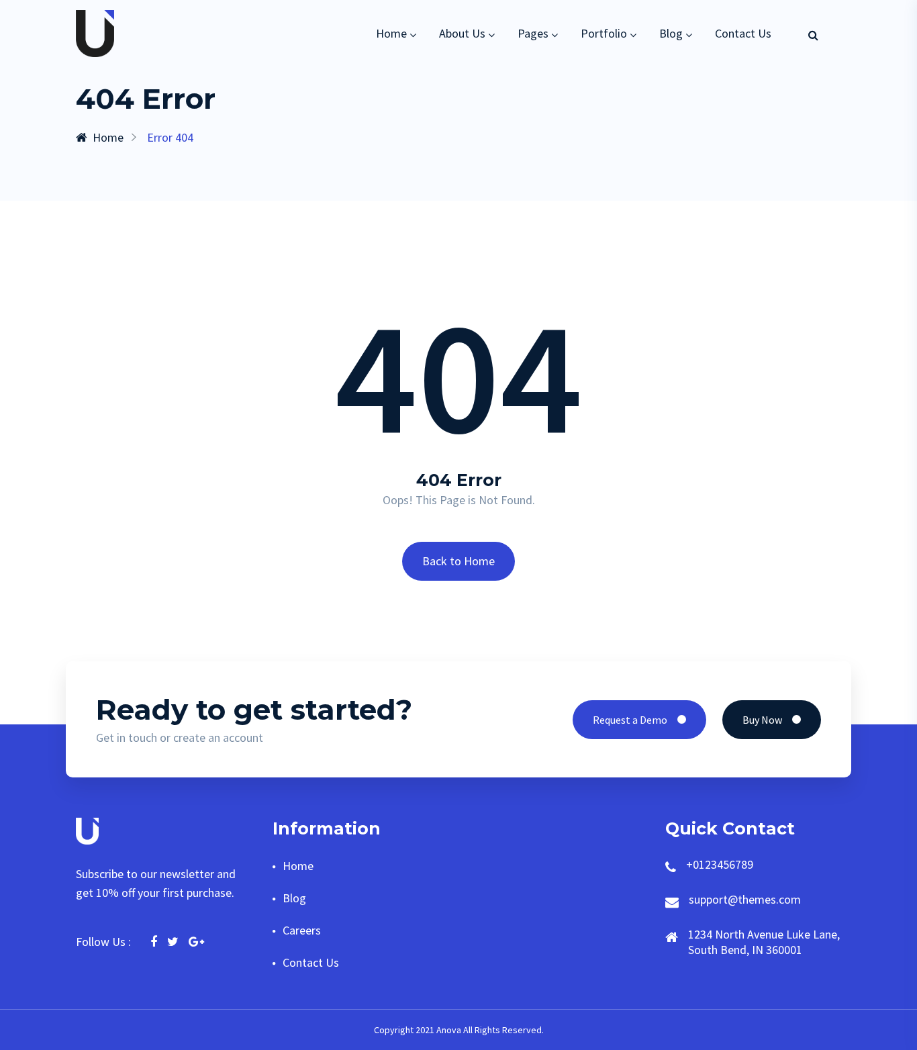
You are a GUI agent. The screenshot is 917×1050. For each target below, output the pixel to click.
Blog (671, 33)
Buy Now (762, 719)
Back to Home (458, 561)
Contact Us (743, 33)
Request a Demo (630, 719)
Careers (302, 930)
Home (391, 33)
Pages (533, 33)
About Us (462, 33)
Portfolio (604, 33)
